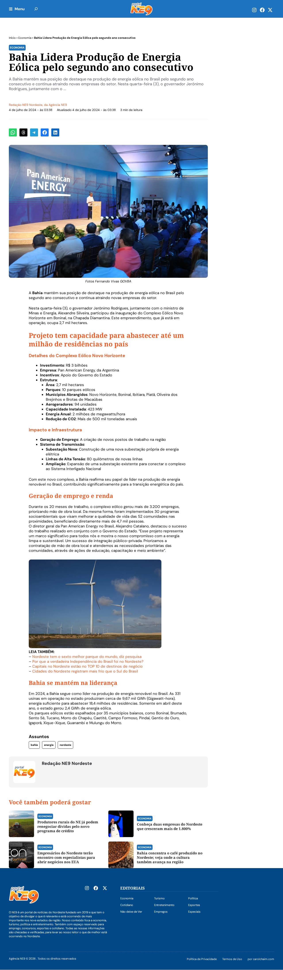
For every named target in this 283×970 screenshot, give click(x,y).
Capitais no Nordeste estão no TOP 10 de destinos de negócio (87, 666)
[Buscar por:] (36, 9)
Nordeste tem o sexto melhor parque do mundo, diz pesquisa (87, 656)
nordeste (65, 745)
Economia (24, 38)
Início (12, 38)
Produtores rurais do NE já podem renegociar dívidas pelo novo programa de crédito (67, 826)
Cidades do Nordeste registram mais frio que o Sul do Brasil (85, 671)
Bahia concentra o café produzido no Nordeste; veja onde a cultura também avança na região (170, 857)
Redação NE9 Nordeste (25, 105)
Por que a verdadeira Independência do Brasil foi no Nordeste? (87, 661)
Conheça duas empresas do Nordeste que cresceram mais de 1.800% (169, 826)
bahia (34, 745)
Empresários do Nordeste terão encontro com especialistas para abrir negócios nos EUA (66, 857)
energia (49, 745)
